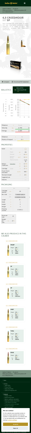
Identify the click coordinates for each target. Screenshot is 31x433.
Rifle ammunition (7, 10)
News (5, 380)
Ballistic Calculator (21, 89)
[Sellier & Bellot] (11, 3)
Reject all (15, 428)
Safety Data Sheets (9, 388)
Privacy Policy (8, 387)
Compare (5, 82)
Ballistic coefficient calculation (12, 399)
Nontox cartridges (9, 405)
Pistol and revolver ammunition (12, 400)
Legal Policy (7, 385)
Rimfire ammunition (9, 397)
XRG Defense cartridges (11, 402)
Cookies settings (12, 420)
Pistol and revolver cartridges (12, 404)
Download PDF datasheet (20, 82)
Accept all (15, 424)
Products (15, 8)
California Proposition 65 (10, 390)
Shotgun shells (8, 395)
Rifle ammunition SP (20, 10)
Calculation (12, 164)
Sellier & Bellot (7, 8)
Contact (5, 383)
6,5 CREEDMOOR (8, 12)
